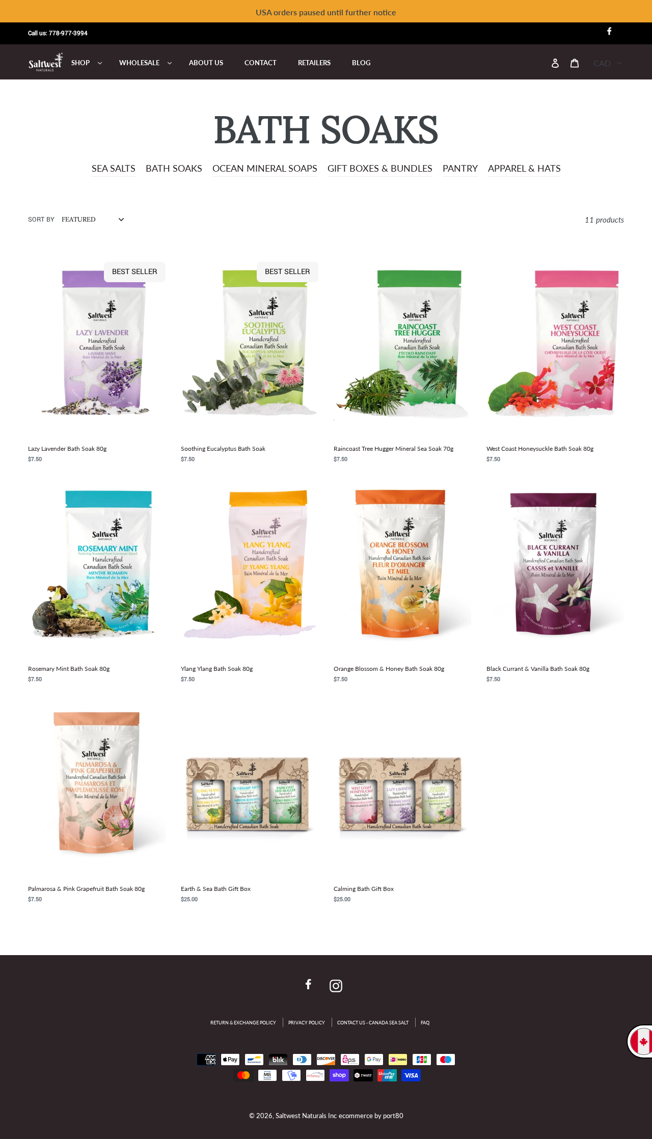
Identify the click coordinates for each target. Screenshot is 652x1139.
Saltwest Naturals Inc (306, 1115)
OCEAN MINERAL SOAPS (264, 168)
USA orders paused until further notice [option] (326, 12)
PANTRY (460, 168)
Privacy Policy (306, 1022)
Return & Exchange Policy (243, 1022)
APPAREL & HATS (524, 168)
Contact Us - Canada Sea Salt (373, 1022)
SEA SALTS (113, 168)
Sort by (41, 219)
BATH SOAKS (174, 168)
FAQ (425, 1022)
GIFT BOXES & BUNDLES (380, 168)
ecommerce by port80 (371, 1115)
